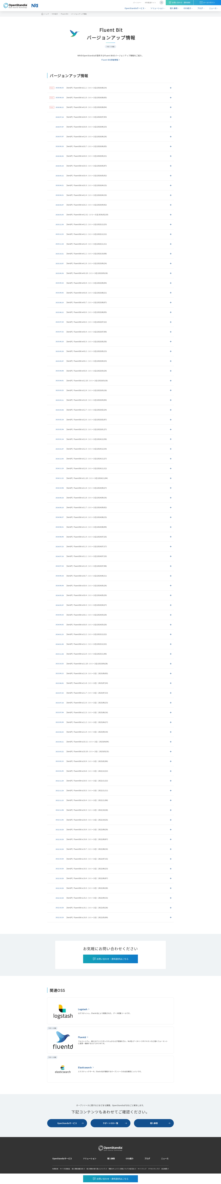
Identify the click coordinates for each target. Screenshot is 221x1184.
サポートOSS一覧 (110, 1123)
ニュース (213, 8)
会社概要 (164, 1169)
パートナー (137, 2)
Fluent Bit (64, 14)
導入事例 (173, 8)
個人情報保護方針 (77, 1169)
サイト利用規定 (65, 1169)
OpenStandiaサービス (134, 8)
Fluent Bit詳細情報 (109, 59)
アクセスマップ (153, 1169)
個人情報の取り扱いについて (96, 1169)
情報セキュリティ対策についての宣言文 (121, 1169)
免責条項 (55, 1169)
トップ (46, 14)
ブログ (200, 8)
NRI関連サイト (150, 2)
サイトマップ (142, 1169)
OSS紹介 (187, 8)
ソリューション (157, 8)
